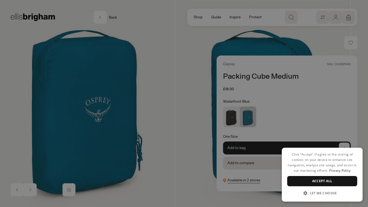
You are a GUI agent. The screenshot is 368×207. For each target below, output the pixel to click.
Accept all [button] (322, 181)
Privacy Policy (339, 170)
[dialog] (322, 175)
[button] (322, 193)
